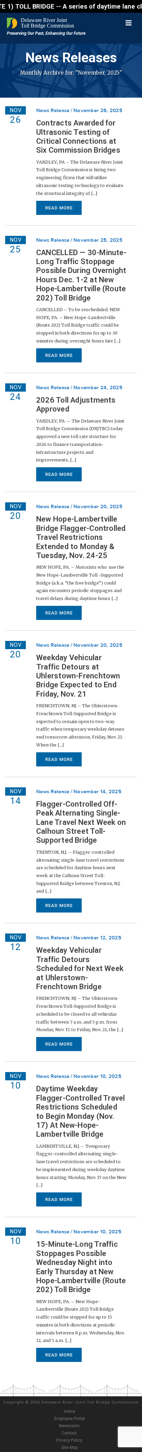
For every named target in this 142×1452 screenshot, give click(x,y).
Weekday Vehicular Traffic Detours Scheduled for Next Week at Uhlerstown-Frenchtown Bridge (79, 968)
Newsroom (69, 1425)
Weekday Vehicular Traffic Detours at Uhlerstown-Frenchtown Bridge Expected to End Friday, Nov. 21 (78, 675)
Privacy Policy (69, 1440)
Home (69, 1411)
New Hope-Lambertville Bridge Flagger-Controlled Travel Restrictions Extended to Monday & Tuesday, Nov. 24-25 (81, 537)
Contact (69, 1433)
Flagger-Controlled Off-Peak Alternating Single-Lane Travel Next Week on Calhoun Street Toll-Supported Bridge (81, 822)
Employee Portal (69, 1418)
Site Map (69, 1447)
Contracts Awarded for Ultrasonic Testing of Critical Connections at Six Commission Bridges (78, 136)
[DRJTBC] (41, 23)
